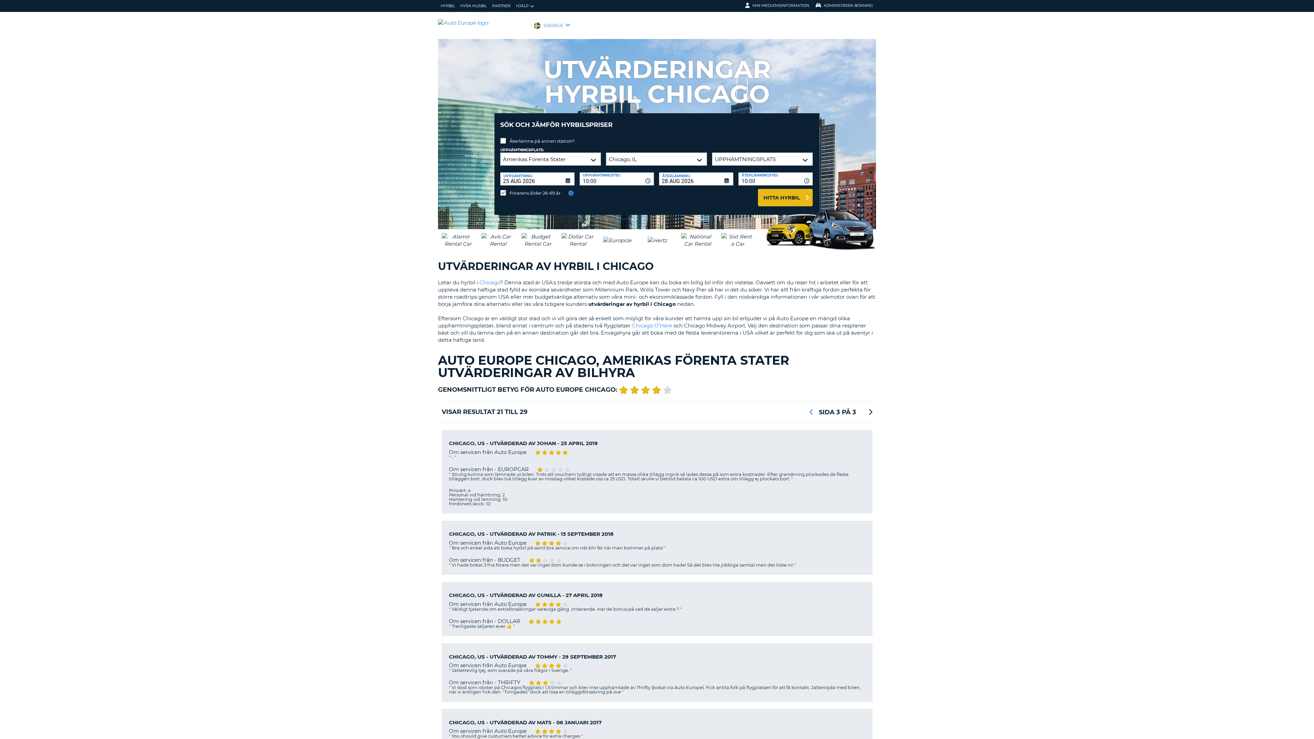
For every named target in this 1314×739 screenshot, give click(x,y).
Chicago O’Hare (652, 325)
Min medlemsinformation (780, 5)
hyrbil (448, 5)
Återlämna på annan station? (542, 141)
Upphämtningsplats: (522, 150)
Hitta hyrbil (781, 197)
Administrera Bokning (848, 5)
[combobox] (616, 179)
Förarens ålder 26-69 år (535, 193)
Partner (501, 5)
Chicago (489, 282)
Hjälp (522, 5)
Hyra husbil (473, 5)
